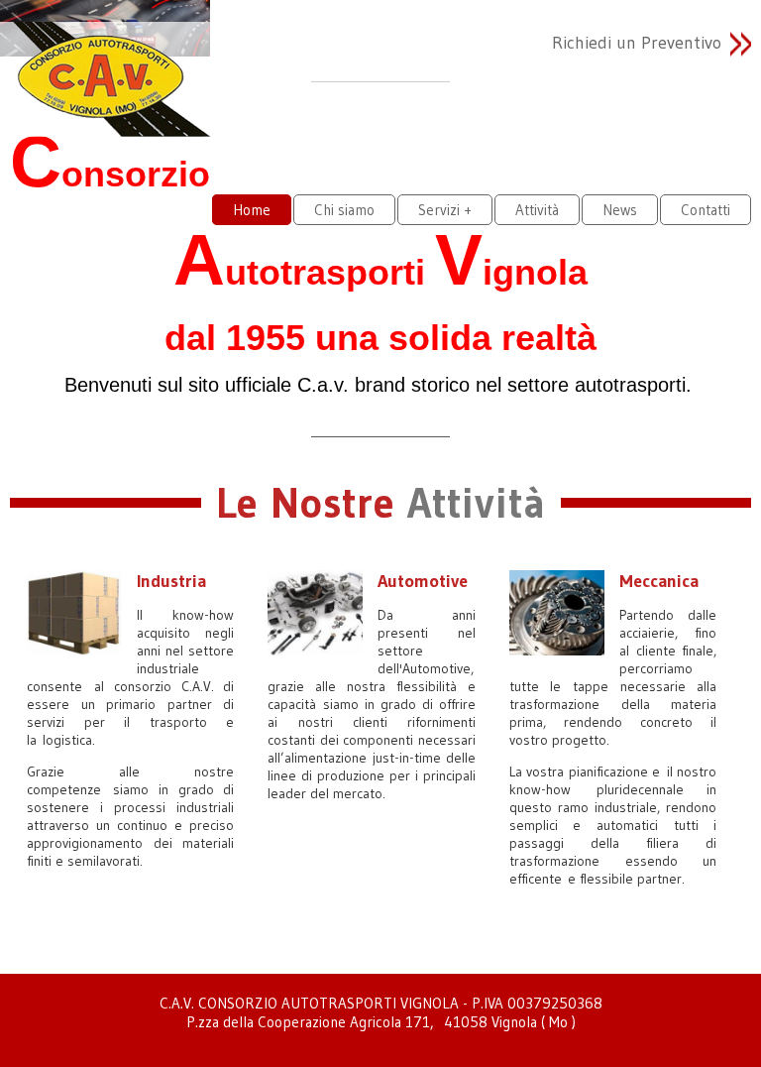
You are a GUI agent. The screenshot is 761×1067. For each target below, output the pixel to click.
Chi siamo (344, 209)
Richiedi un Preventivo (636, 43)
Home (252, 209)
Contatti (705, 209)
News (619, 209)
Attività (537, 209)
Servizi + (445, 209)
